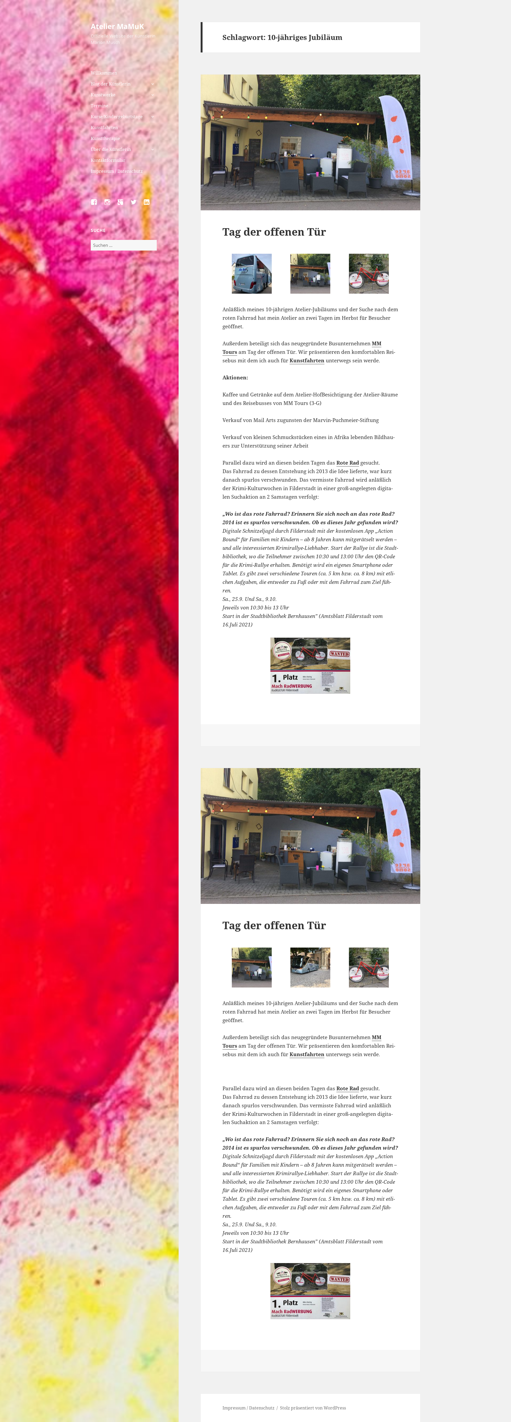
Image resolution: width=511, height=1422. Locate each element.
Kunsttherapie (105, 138)
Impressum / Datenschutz (117, 171)
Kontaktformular (108, 160)
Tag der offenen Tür (274, 231)
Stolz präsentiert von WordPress (313, 1408)
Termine (99, 106)
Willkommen (104, 73)
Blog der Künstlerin (110, 84)
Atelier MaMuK (117, 26)
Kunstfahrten (104, 127)
